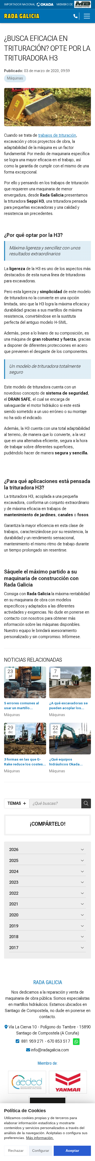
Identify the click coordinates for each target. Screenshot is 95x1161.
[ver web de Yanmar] (68, 1082)
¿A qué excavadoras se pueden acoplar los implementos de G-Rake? (70, 705)
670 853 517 (58, 1041)
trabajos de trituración (57, 135)
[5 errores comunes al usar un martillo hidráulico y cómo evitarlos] (25, 682)
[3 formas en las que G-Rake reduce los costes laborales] (25, 738)
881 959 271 (32, 1041)
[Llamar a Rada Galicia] (75, 16)
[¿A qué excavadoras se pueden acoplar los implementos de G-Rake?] (70, 682)
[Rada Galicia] (22, 16)
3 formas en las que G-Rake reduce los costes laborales (23, 762)
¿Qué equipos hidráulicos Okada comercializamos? (64, 762)
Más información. (40, 1138)
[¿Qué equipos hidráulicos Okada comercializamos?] (70, 738)
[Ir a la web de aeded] (27, 1082)
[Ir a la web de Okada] (45, 5)
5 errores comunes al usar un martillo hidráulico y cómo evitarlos (21, 705)
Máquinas (15, 78)
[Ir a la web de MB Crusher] (82, 4)
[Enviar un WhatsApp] (76, 1041)
